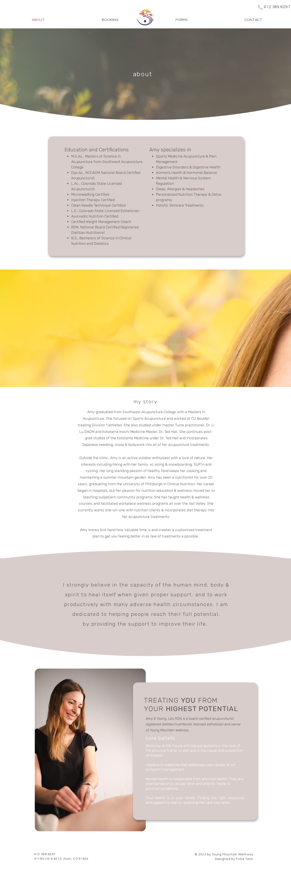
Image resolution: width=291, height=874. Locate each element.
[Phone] (260, 7)
